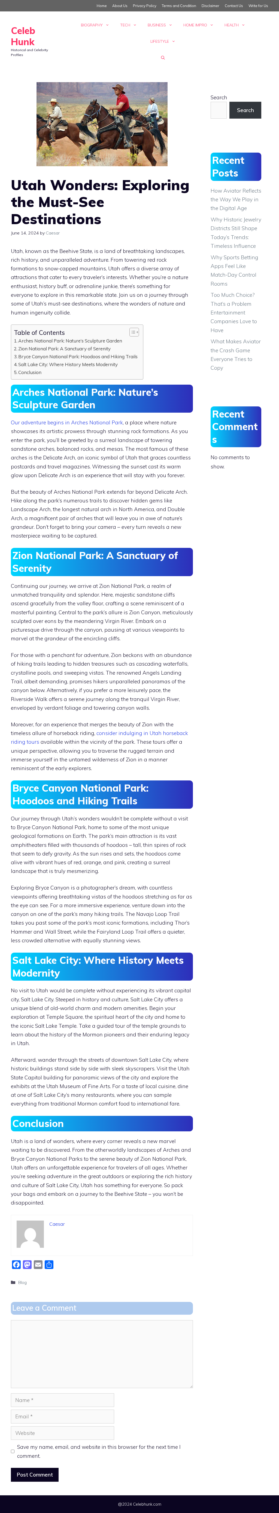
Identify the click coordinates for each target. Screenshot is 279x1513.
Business (157, 25)
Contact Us (234, 6)
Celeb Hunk (23, 36)
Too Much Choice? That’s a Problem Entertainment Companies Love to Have (234, 312)
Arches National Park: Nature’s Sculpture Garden (70, 341)
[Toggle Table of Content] (131, 332)
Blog (22, 1282)
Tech (125, 25)
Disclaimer (210, 6)
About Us (120, 6)
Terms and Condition (179, 6)
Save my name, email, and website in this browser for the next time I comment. (99, 1451)
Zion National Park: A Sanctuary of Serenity (64, 348)
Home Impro (195, 25)
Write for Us (258, 6)
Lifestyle (159, 41)
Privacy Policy (144, 6)
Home (102, 6)
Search (219, 97)
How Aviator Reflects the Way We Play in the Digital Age (236, 199)
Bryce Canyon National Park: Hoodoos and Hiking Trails (78, 356)
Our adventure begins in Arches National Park (67, 422)
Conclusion (29, 372)
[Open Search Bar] (163, 58)
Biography (92, 25)
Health (232, 25)
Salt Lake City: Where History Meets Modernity (68, 364)
